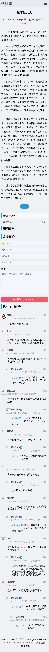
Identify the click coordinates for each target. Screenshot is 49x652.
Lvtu (9, 538)
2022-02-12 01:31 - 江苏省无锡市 (21, 469)
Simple (20, 642)
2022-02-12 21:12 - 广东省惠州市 (25, 372)
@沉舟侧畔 (17, 606)
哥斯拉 (10, 431)
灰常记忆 (11, 314)
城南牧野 (11, 497)
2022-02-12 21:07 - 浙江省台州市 (21, 353)
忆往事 (6, 3)
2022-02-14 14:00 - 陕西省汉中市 (21, 318)
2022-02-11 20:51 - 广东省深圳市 (21, 585)
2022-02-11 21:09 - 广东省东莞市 (21, 541)
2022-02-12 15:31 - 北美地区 (19, 434)
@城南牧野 (17, 525)
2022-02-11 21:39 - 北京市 (18, 501)
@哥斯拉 (16, 455)
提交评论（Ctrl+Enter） (24, 299)
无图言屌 (11, 390)
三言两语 (21, 19)
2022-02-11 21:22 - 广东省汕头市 (30, 619)
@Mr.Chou (21, 625)
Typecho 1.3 (8, 642)
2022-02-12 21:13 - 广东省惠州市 (25, 412)
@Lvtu (15, 565)
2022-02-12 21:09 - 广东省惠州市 (25, 450)
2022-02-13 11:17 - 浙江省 (18, 334)
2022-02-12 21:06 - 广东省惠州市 (25, 485)
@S (14, 490)
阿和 (9, 330)
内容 (3, 268)
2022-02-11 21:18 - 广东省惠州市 (25, 560)
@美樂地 (16, 377)
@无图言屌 (17, 418)
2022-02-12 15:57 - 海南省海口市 (21, 393)
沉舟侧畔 (11, 581)
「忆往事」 (21, 639)
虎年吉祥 (7, 221)
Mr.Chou (15, 368)
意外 (44, 221)
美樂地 (10, 349)
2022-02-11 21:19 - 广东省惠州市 (25, 601)
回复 (45, 314)
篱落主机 (40, 642)
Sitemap (30, 642)
